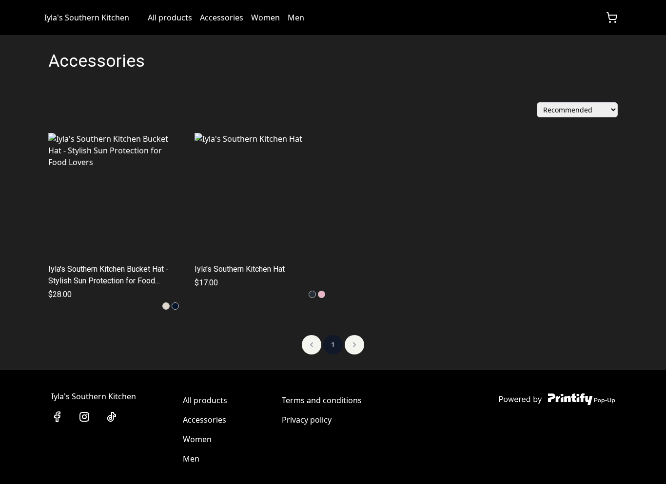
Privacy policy (307, 419)
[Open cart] (612, 17)
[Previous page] (311, 344)
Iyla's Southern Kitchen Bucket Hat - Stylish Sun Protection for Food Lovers (108, 275)
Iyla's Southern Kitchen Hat (240, 269)
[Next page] (354, 344)
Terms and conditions (322, 400)
